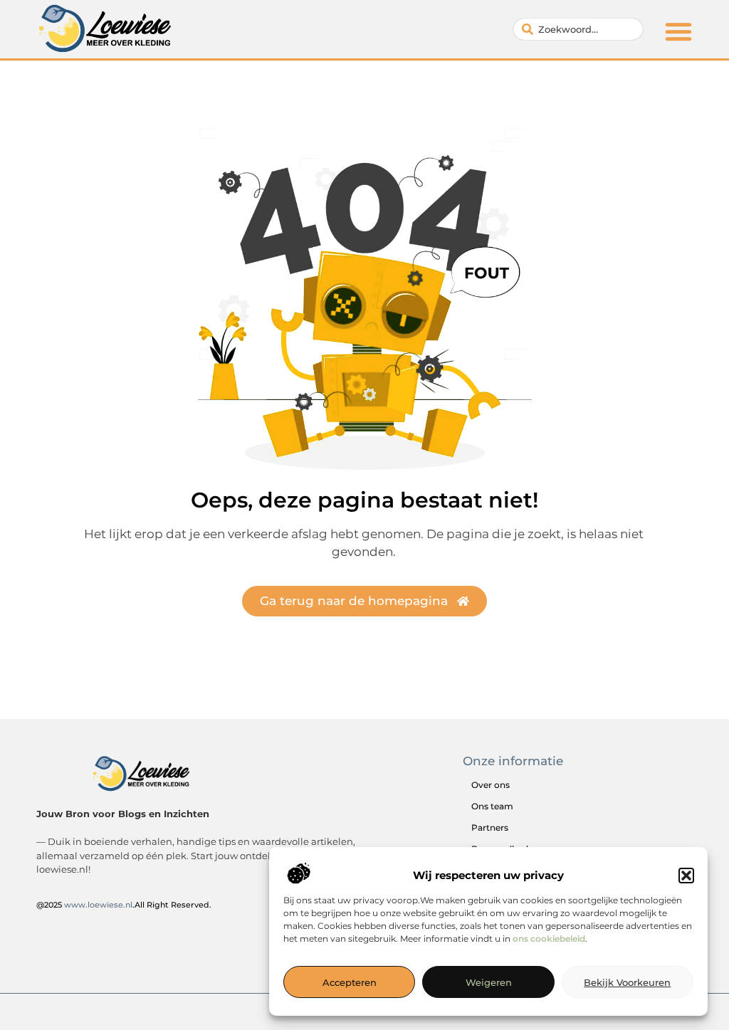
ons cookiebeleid (549, 938)
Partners (489, 827)
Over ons (490, 784)
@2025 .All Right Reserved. (123, 905)
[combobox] (578, 29)
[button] (686, 875)
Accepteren (349, 982)
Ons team (492, 806)
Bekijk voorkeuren (627, 982)
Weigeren (489, 982)
